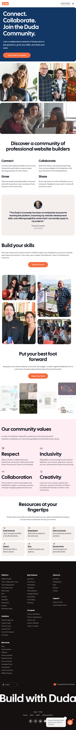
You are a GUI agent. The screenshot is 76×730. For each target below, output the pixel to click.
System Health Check (60, 605)
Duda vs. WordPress (33, 614)
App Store (30, 579)
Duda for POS (5, 629)
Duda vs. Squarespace (34, 617)
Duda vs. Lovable (32, 626)
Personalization (32, 591)
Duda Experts (5, 667)
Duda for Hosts (6, 626)
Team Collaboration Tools (9, 582)
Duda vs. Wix (31, 620)
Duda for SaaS (6, 623)
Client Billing (31, 600)
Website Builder (6, 579)
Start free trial (65, 3)
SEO (2, 594)
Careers (55, 591)
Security (4, 606)
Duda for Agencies (7, 620)
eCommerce (31, 582)
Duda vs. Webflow (33, 623)
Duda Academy (6, 649)
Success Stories (6, 661)
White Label (5, 591)
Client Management (7, 585)
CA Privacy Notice (47, 715)
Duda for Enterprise (7, 632)
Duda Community (59, 530)
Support (6, 546)
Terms (32, 715)
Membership (31, 585)
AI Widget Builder (32, 594)
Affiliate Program (6, 673)
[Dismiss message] (65, 718)
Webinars (4, 652)
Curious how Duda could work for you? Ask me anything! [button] (56, 722)
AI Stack (4, 597)
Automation (5, 603)
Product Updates (6, 655)
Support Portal (57, 602)
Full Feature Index (6, 609)
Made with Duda (6, 658)
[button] (70, 722)
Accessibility (31, 597)
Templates (30, 588)
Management (57, 582)
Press (54, 585)
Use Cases (4, 635)
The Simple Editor (7, 588)
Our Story (56, 579)
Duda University (9, 530)
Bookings (30, 603)
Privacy (25, 715)
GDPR (38, 715)
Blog (29, 546)
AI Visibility (4, 600)
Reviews (55, 588)
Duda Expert (32, 530)
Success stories (58, 546)
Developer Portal (6, 664)
